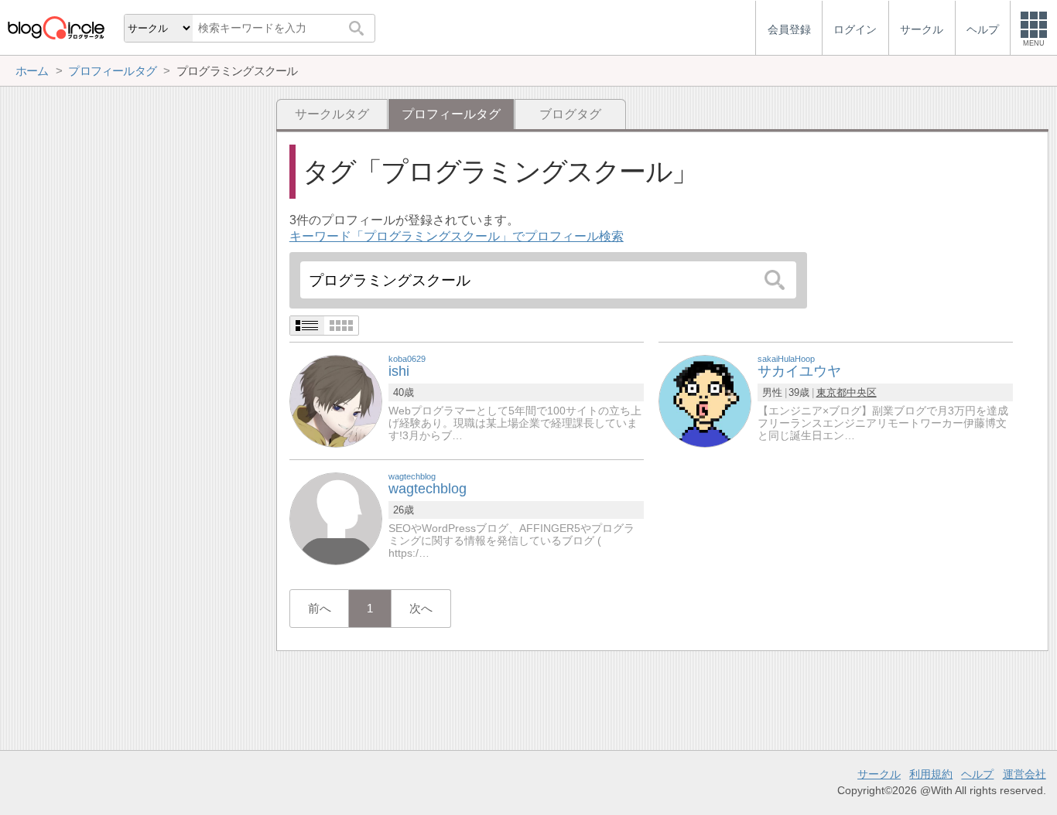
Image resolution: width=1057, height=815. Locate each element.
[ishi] (335, 400)
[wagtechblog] (335, 517)
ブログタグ (570, 114)
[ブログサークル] (55, 27)
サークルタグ (332, 114)
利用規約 (931, 774)
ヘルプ (977, 774)
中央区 (862, 392)
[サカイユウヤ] (704, 400)
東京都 (831, 392)
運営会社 (1024, 774)
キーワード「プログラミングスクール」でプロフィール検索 (456, 236)
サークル (879, 774)
